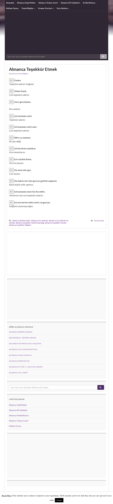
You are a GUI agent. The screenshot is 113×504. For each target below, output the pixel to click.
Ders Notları (62, 8)
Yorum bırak (99, 220)
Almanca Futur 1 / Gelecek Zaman (26, 367)
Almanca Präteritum (19, 361)
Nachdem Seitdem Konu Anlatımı (25, 344)
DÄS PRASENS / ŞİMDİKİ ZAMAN (22, 338)
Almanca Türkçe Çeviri (48, 3)
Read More (7, 496)
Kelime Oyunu (12, 8)
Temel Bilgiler (27, 8)
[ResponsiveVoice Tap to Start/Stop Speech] (11, 80)
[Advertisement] (56, 32)
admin (13, 74)
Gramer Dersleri (45, 8)
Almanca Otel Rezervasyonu (23, 349)
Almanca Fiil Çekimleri (70, 3)
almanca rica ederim (39, 220)
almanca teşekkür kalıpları (20, 225)
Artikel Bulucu (89, 3)
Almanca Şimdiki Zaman (20, 332)
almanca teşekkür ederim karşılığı (30, 223)
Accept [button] (59, 500)
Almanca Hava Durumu (20, 355)
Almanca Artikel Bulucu (19, 415)
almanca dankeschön (21, 220)
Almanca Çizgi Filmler (26, 3)
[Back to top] (106, 497)
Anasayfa (10, 3)
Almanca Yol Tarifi (18, 373)
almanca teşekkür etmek (55, 223)
